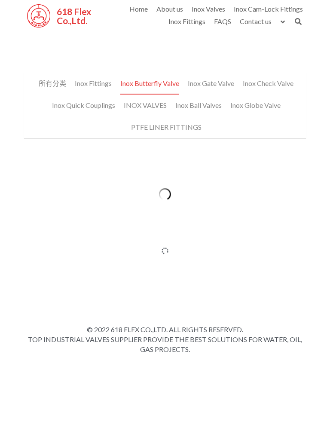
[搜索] (298, 21)
